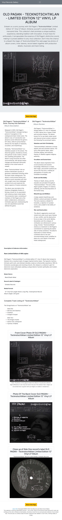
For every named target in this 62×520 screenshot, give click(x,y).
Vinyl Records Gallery (10, 2)
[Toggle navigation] (40, 2)
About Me (15, 508)
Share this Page (31, 116)
